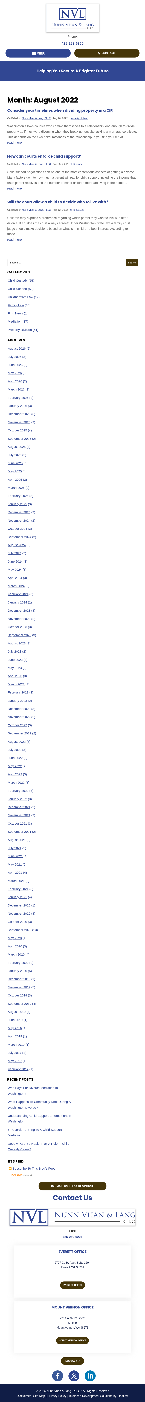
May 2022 (15, 766)
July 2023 (14, 651)
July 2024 (14, 553)
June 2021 (15, 856)
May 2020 (15, 938)
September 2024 (19, 537)
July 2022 (14, 750)
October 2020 (17, 922)
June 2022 (15, 758)
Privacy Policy (56, 1396)
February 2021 (18, 889)
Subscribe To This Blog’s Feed (34, 1168)
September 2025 (19, 438)
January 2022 (17, 799)
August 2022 (17, 741)
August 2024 (17, 545)
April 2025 (15, 479)
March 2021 (16, 881)
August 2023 (17, 643)
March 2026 (16, 389)
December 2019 (19, 979)
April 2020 (15, 946)
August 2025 (17, 447)
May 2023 (15, 668)
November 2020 (19, 913)
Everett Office (73, 1285)
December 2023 (19, 610)
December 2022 (19, 709)
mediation (15, 321)
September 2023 (19, 635)
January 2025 (17, 504)
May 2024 (15, 569)
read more (14, 142)
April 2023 (15, 676)
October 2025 (17, 430)
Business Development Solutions (90, 1396)
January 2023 (17, 700)
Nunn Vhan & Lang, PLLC (36, 118)
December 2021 (19, 807)
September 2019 (19, 1003)
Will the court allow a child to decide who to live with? (57, 202)
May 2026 (15, 373)
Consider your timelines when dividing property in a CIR (60, 110)
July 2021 (14, 848)
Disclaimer (24, 1396)
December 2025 (19, 414)
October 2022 (17, 725)
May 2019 (15, 1028)
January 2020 (17, 971)
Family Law (16, 305)
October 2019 (17, 995)
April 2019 (15, 1036)
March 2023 (16, 684)
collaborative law (20, 297)
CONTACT (109, 53)
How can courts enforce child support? (44, 156)
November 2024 (19, 520)
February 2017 (18, 1069)
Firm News (15, 313)
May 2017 (15, 1061)
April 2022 (15, 774)
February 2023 (18, 692)
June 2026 (15, 365)
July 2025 (14, 455)
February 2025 (18, 496)
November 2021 (19, 815)
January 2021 (17, 897)
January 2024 (17, 602)
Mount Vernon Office (72, 1340)
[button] (38, 53)
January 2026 (17, 406)
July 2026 (14, 357)
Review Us (72, 1361)
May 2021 (15, 864)
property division (79, 118)
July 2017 (14, 1053)
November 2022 (19, 717)
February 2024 (18, 594)
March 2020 (16, 954)
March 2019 (16, 1044)
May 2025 (15, 471)
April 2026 (15, 381)
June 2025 (15, 463)
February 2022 (18, 790)
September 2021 (19, 831)
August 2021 (17, 840)
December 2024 (19, 512)
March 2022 (16, 782)
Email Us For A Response (74, 1186)
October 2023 (17, 627)
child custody (77, 209)
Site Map (39, 1396)
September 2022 (19, 733)
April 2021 (15, 872)
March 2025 (16, 488)
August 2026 (17, 348)
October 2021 (17, 823)
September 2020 (19, 930)
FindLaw (122, 1396)
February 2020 (18, 963)
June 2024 (15, 561)
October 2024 (17, 528)
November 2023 (19, 619)
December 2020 (19, 905)
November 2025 (19, 422)
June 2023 (15, 660)
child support (77, 164)
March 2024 (16, 586)
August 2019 (17, 1012)
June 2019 (15, 1020)
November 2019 (19, 987)
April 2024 (15, 578)
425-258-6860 (72, 43)
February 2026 (18, 398)
